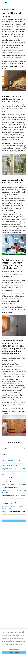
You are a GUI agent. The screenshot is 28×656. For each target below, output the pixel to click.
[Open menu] (26, 2)
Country (5, 448)
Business (5, 454)
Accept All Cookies (14, 652)
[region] (14, 642)
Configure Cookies (14, 649)
